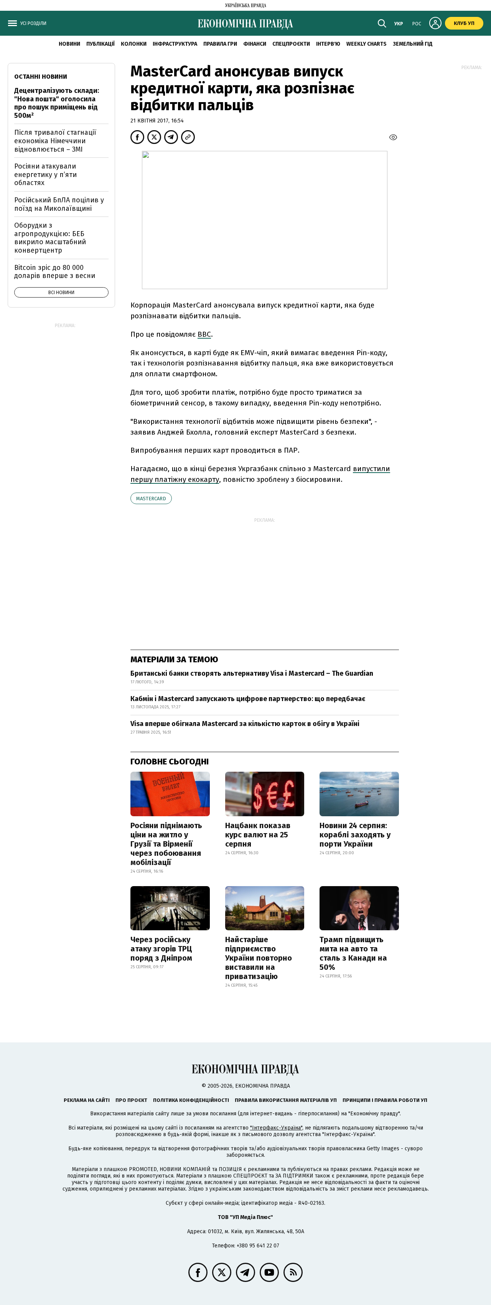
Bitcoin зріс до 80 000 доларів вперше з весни (54, 271)
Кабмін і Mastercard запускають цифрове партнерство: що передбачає (247, 699)
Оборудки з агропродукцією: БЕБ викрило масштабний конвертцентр (50, 238)
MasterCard (151, 498)
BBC (204, 334)
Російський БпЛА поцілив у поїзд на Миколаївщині (59, 204)
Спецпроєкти (291, 44)
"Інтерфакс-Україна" (276, 1128)
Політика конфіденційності (191, 1100)
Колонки (134, 44)
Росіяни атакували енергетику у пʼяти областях (45, 174)
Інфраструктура (175, 44)
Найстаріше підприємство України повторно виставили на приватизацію (258, 958)
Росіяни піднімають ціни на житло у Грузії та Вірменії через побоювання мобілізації (166, 844)
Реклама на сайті (87, 1100)
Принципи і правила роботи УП (385, 1100)
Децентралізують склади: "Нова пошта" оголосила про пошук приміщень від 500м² (56, 103)
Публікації (100, 44)
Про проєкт (131, 1100)
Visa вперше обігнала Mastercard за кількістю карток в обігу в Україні (244, 723)
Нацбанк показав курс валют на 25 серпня (257, 834)
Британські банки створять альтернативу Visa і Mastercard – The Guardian (251, 673)
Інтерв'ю (328, 44)
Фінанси (254, 44)
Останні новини (40, 76)
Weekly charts (366, 44)
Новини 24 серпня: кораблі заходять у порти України (355, 834)
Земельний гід (413, 44)
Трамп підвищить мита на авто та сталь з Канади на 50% (353, 953)
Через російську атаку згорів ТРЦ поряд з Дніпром (161, 949)
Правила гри (220, 44)
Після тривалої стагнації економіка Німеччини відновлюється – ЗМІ (55, 140)
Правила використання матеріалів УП (286, 1100)
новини (69, 44)
